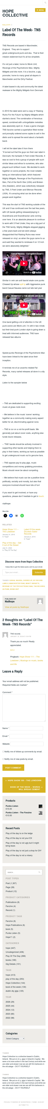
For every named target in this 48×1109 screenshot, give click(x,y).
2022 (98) (10, 1017)
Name (5, 728)
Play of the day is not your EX (19, 838)
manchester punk (17, 583)
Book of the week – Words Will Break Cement (25, 788)
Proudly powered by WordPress (17, 1102)
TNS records (15, 633)
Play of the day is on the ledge (19, 833)
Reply (12, 650)
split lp (23, 284)
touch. (41, 496)
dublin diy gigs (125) (15, 990)
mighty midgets (32, 583)
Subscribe (39, 572)
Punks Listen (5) (13, 932)
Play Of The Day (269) (16, 955)
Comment (7, 692)
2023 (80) (10, 1013)
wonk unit (14, 589)
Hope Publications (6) (15, 924)
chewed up (27, 580)
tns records (39, 586)
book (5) (9, 928)
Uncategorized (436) (15, 951)
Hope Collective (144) (15, 982)
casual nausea (15, 580)
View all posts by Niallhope (17, 606)
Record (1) (10, 910)
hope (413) (10, 974)
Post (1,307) (11, 883)
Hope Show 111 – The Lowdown (10, 530)
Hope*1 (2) (10, 936)
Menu (41, 10)
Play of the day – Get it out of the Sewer (11, 543)
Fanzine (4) (11, 906)
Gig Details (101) (13, 963)
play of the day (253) (15, 978)
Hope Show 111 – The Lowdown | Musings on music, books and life (26, 660)
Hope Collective (15, 13)
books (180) (11, 959)
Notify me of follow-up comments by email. (23, 751)
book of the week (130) (16, 986)
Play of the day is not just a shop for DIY (23, 850)
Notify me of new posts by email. (18, 758)
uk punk (5, 589)
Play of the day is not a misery (19, 855)
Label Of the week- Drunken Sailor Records (32, 531)
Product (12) (11, 891)
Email (5, 736)
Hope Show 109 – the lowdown (24, 780)
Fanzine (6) (11, 920)
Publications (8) (13, 902)
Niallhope (6, 25)
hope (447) (10, 947)
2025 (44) (10, 1005)
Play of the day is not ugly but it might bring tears (22, 844)
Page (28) (10, 887)
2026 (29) (10, 1001)
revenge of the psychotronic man (17, 586)
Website (6, 743)
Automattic (24, 1105)
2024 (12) (10, 1009)
